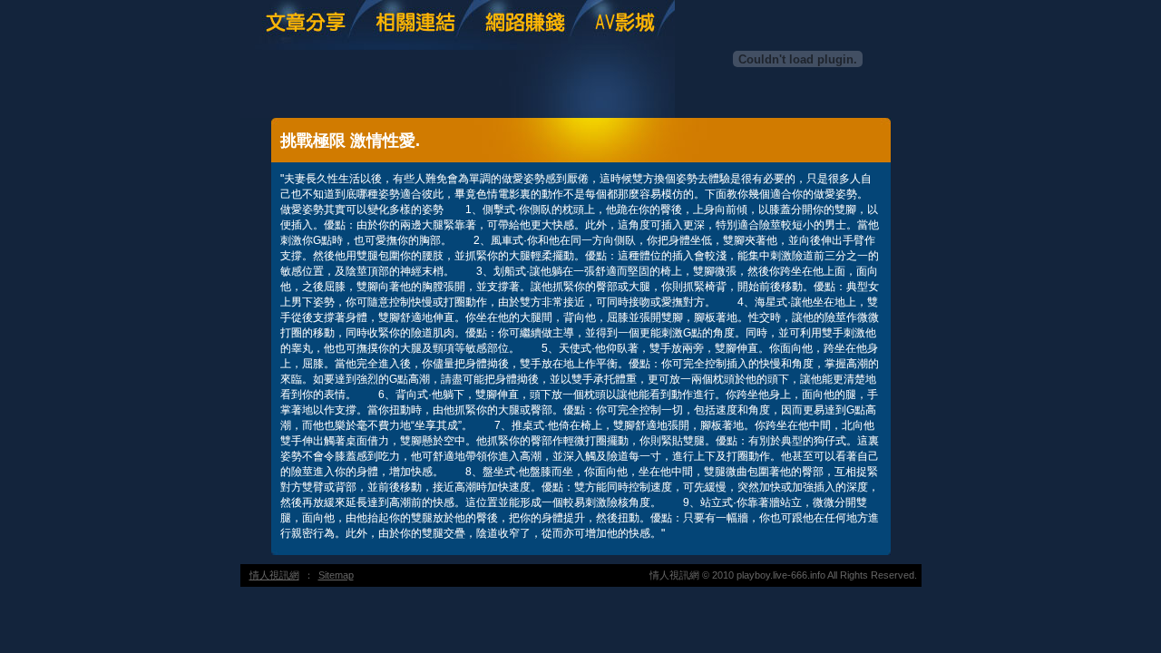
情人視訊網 (274, 575)
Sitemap (336, 575)
